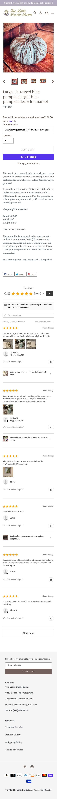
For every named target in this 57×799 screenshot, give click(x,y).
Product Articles (14, 727)
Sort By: (38, 322)
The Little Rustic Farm (23, 790)
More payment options (28, 163)
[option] (14, 81)
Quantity (7, 135)
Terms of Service (14, 749)
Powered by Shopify (43, 790)
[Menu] (52, 12)
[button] (43, 293)
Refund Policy (12, 734)
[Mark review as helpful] (51, 362)
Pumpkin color (10, 125)
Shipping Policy (13, 742)
